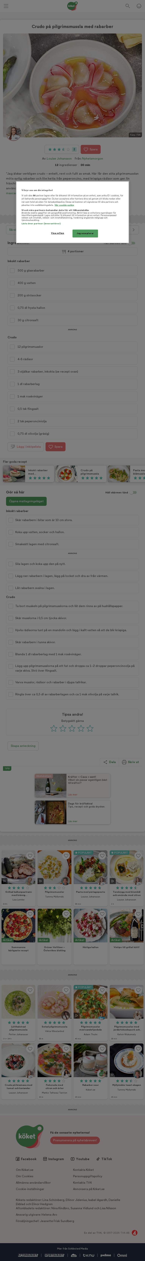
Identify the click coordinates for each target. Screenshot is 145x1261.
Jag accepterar (85, 233)
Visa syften (57, 233)
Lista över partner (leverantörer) (41, 223)
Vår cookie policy (64, 205)
